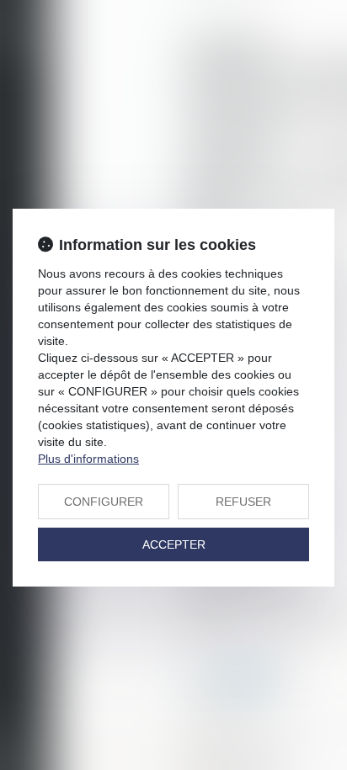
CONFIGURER (103, 501)
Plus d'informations (88, 458)
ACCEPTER (174, 544)
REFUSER (243, 501)
